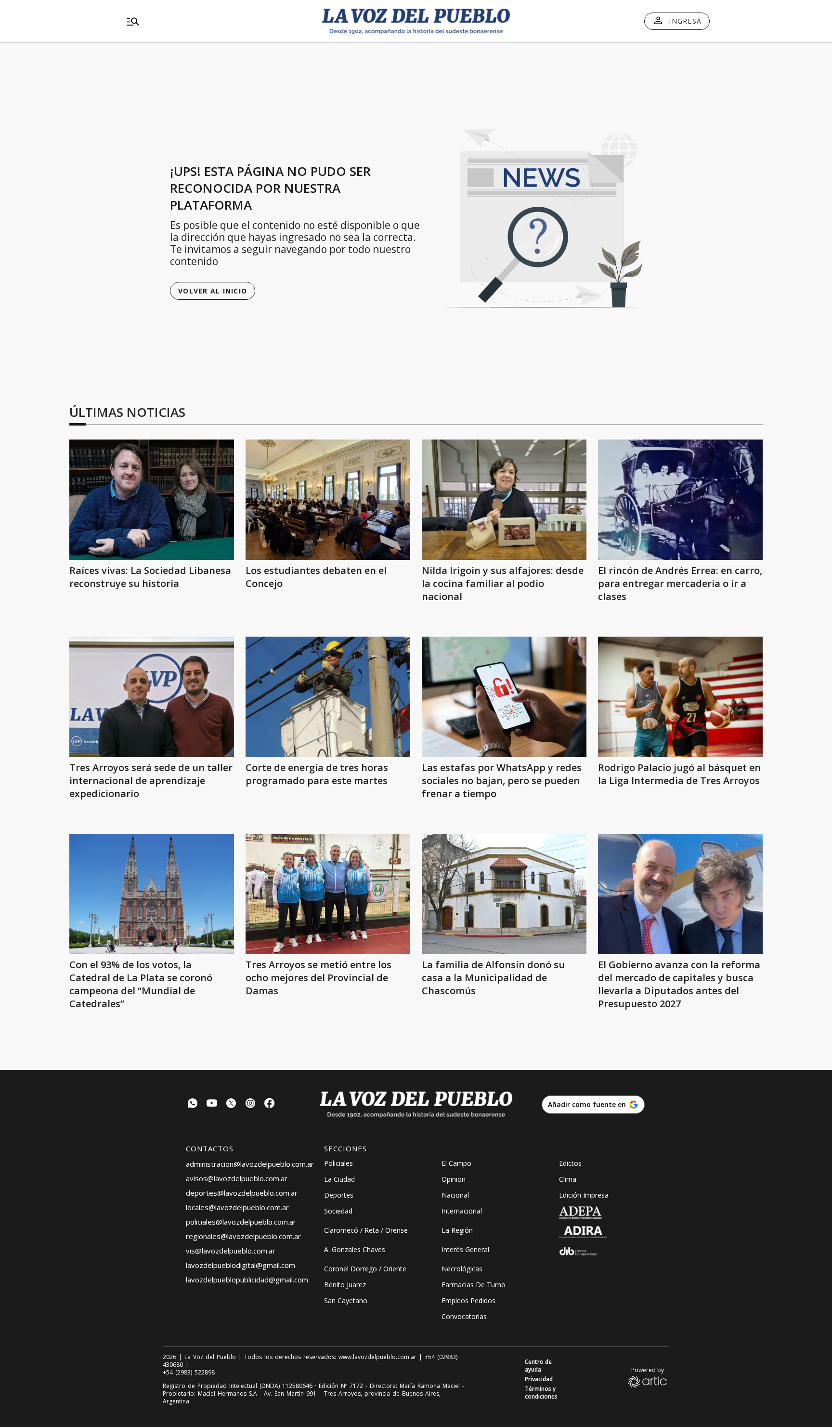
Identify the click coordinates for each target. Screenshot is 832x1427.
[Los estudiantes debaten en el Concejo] (328, 500)
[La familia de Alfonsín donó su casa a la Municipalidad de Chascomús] (504, 894)
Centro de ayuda (538, 1366)
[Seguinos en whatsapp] (192, 1104)
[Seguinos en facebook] (269, 1104)
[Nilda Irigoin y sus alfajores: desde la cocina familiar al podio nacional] (504, 500)
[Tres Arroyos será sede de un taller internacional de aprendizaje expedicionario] (151, 697)
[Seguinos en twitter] (231, 1104)
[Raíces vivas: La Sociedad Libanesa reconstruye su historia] (151, 500)
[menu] (216, 21)
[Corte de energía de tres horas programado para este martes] (328, 697)
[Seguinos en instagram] (250, 1104)
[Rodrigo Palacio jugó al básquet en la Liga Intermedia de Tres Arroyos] (680, 697)
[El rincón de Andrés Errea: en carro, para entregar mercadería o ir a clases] (680, 500)
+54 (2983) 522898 (189, 1372)
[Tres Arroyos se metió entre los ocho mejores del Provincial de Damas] (328, 894)
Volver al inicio (212, 290)
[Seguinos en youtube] (212, 1104)
